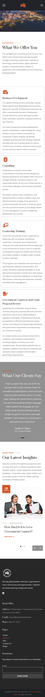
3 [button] (24, 546)
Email (4, 666)
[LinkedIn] (3, 593)
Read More (8, 537)
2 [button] (22, 546)
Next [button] (40, 548)
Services (6, 638)
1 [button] (20, 546)
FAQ (4, 641)
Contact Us (7, 643)
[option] (22, 406)
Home (4, 18)
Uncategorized (16, 523)
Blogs (5, 646)
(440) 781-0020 (14, 622)
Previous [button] (35, 548)
